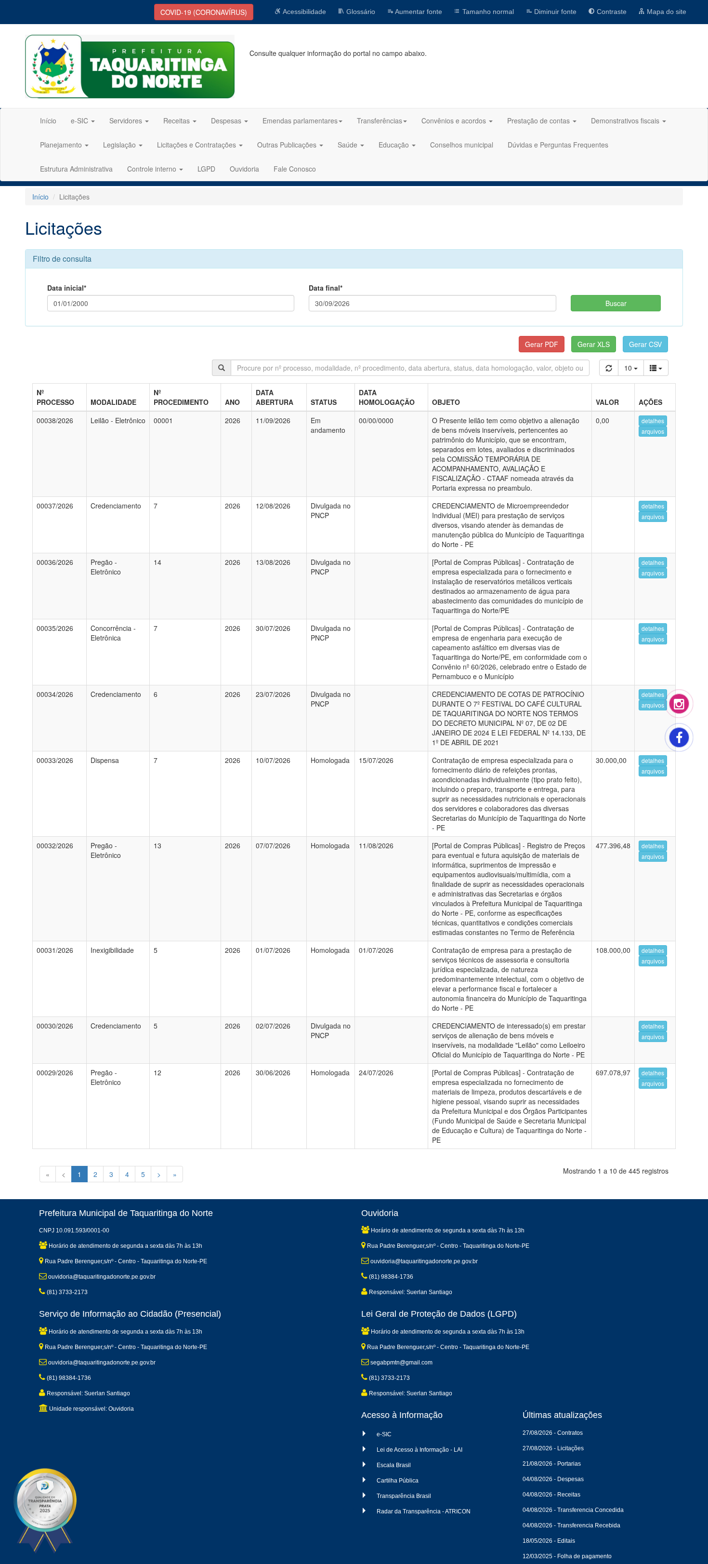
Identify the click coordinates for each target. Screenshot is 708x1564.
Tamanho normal (487, 11)
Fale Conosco (295, 169)
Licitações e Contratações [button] (197, 144)
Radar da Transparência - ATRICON (424, 1511)
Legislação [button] (120, 144)
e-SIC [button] (80, 120)
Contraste (611, 11)
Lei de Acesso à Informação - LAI (419, 1449)
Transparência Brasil (404, 1496)
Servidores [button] (126, 120)
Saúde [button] (348, 144)
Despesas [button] (227, 120)
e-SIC (384, 1434)
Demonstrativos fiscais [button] (626, 120)
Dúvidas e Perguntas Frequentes (558, 144)
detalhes (653, 420)
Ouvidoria (244, 169)
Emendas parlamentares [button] (300, 120)
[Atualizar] (608, 368)
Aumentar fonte (417, 11)
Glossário (359, 11)
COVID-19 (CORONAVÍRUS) (203, 12)
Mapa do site (665, 11)
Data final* (325, 288)
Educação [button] (395, 144)
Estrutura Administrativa (76, 169)
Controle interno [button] (152, 169)
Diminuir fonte (554, 11)
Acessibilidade (303, 11)
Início (48, 120)
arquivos (653, 431)
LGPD (206, 169)
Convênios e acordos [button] (454, 120)
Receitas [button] (177, 120)
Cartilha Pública (398, 1480)
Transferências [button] (379, 120)
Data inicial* (66, 288)
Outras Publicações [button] (287, 144)
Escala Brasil (394, 1465)
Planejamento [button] (62, 144)
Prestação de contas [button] (539, 120)
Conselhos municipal (461, 144)
